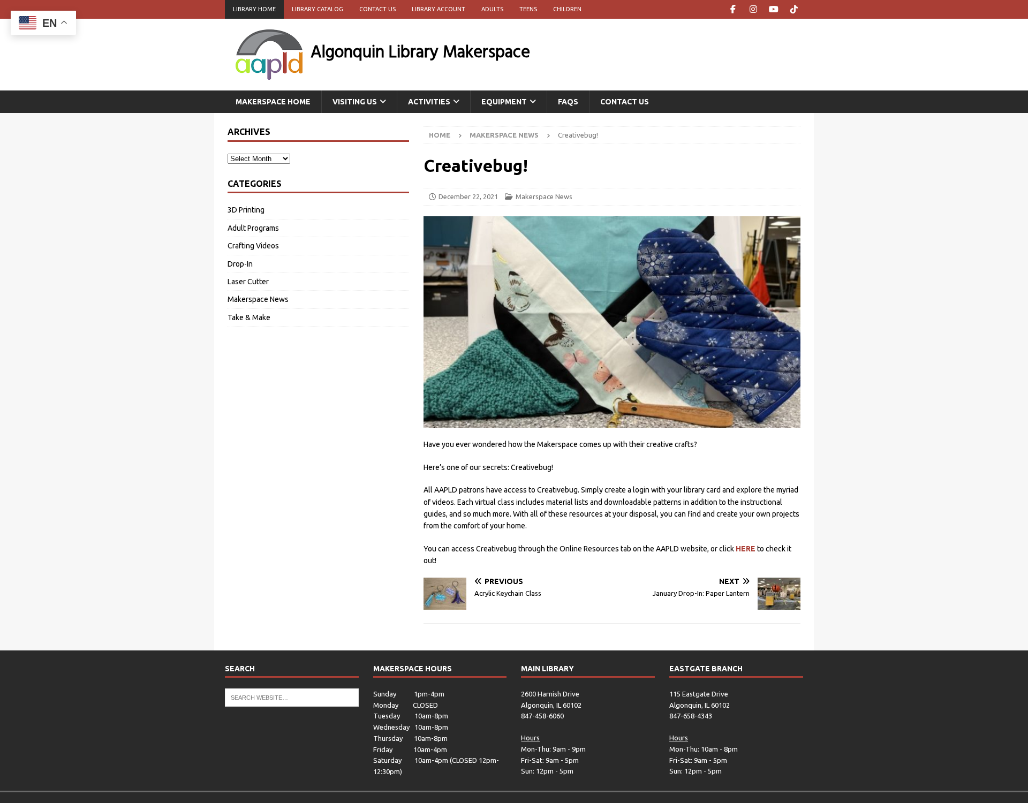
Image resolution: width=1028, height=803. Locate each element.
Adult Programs (253, 228)
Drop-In (240, 264)
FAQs (568, 101)
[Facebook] (732, 9)
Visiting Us (354, 101)
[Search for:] (292, 696)
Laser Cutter (248, 281)
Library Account (438, 9)
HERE (745, 548)
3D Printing (246, 210)
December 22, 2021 (468, 196)
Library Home (254, 9)
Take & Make (249, 317)
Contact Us (377, 9)
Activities (429, 101)
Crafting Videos (253, 245)
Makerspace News (544, 196)
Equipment (504, 101)
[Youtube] (773, 9)
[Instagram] (753, 9)
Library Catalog (317, 9)
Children (567, 9)
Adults (492, 9)
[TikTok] (793, 9)
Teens (528, 9)
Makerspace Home (273, 101)
